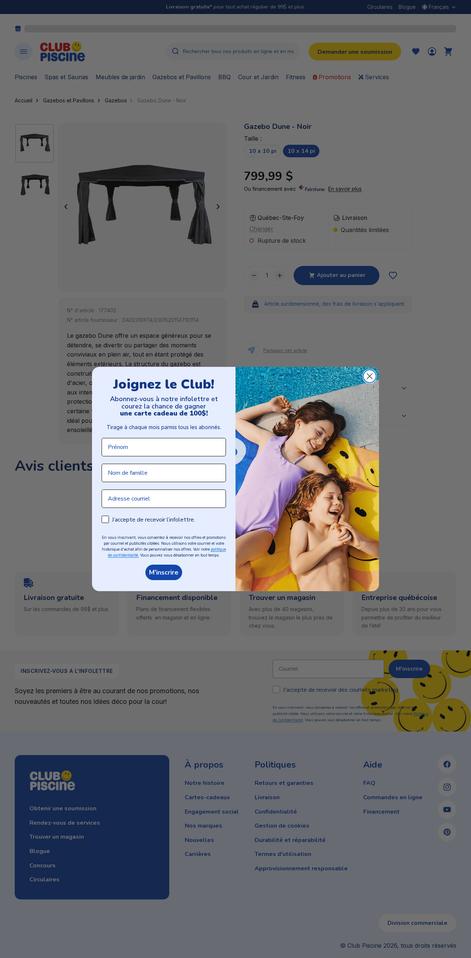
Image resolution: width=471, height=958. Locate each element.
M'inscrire (163, 572)
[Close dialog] (369, 376)
